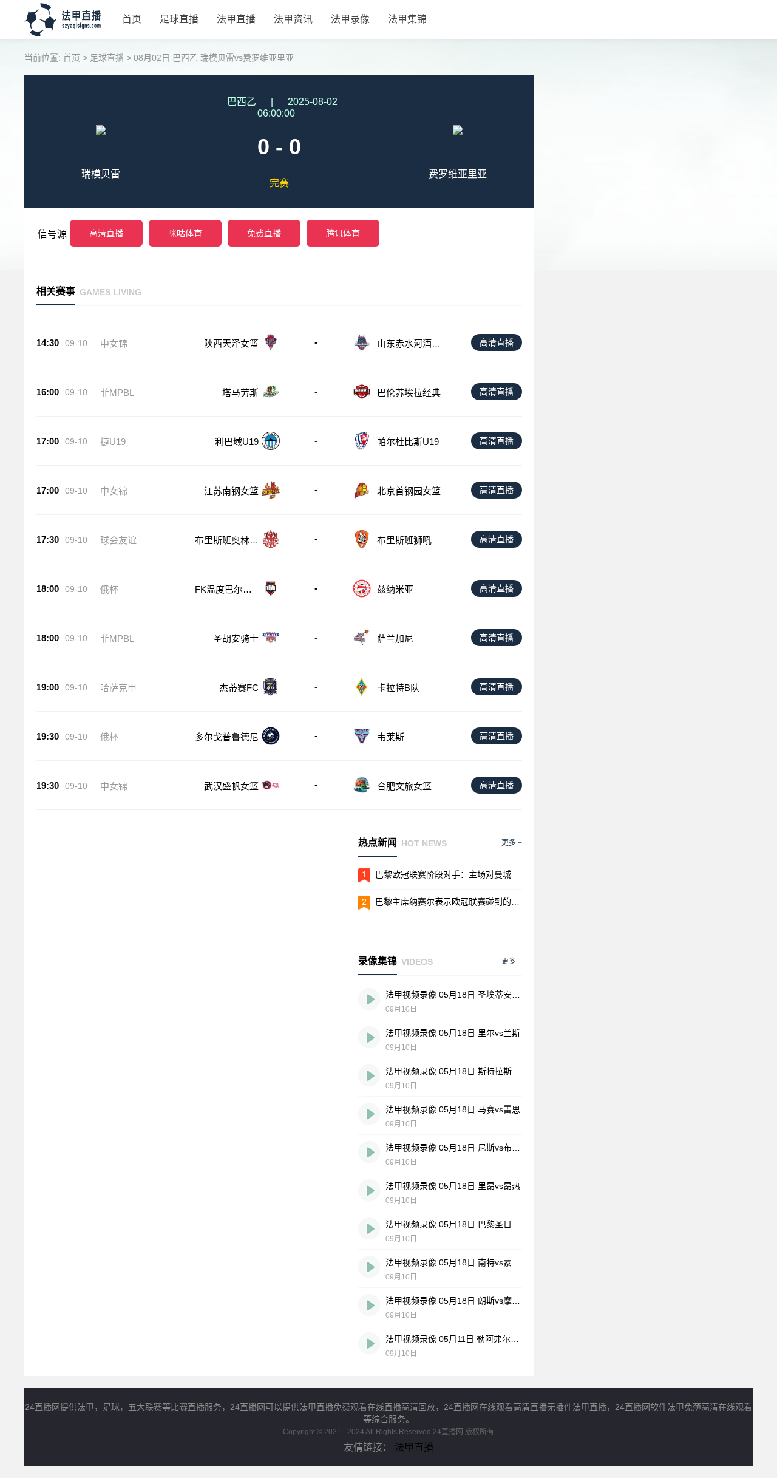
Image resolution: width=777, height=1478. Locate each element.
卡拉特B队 (398, 688)
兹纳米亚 (395, 589)
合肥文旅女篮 (404, 786)
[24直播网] (68, 33)
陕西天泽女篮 (231, 343)
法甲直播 (236, 19)
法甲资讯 (293, 19)
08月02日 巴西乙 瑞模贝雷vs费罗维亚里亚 (214, 58)
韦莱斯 (390, 737)
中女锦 (113, 343)
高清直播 (106, 233)
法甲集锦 (407, 19)
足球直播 (179, 19)
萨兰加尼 (395, 638)
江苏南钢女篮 (231, 491)
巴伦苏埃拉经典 (409, 392)
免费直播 (264, 233)
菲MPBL (117, 392)
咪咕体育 (185, 233)
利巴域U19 (237, 442)
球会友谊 (118, 540)
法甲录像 (350, 19)
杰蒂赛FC (239, 688)
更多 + (511, 843)
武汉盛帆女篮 (231, 786)
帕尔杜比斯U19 (408, 442)
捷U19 (113, 442)
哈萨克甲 (118, 688)
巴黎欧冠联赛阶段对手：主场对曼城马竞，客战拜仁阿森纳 (485, 874)
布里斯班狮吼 (404, 540)
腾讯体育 (343, 233)
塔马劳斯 (240, 392)
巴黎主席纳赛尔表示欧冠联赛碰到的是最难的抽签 (468, 902)
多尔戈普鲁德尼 (227, 737)
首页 (131, 19)
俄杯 (109, 589)
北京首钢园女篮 (409, 491)
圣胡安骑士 (236, 638)
